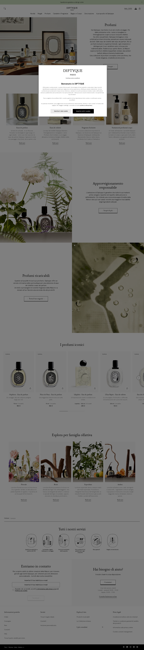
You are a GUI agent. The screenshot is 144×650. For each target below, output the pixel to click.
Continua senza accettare (73, 78)
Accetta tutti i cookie (83, 111)
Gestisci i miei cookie (61, 111)
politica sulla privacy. (86, 105)
